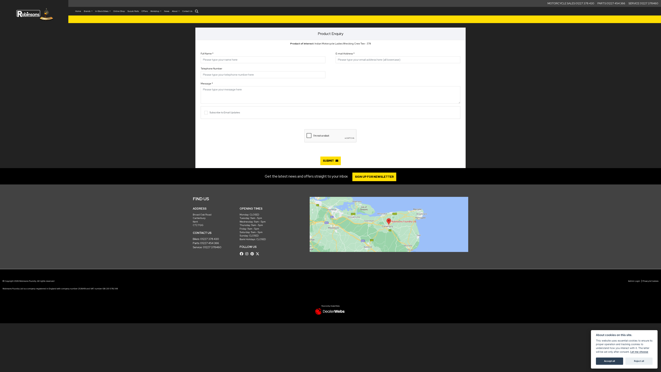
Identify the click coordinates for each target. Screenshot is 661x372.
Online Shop (119, 11)
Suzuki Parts (133, 11)
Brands (87, 11)
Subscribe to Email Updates (224, 112)
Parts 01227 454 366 (611, 3)
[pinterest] (253, 254)
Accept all (609, 361)
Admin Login (634, 281)
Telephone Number (211, 68)
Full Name (207, 53)
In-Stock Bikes (102, 11)
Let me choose (639, 351)
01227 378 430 (209, 239)
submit (329, 161)
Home (78, 11)
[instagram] (247, 254)
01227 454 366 (209, 243)
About (175, 11)
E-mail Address (345, 53)
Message (207, 83)
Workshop (155, 11)
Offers (144, 11)
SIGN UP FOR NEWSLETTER (374, 177)
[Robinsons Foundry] (34, 14)
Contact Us (187, 11)
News (166, 11)
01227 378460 (212, 247)
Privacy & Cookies (650, 281)
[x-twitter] (258, 254)
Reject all (639, 361)
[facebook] (242, 254)
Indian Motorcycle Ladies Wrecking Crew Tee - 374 (330, 43)
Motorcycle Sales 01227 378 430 (571, 3)
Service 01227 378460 (643, 3)
